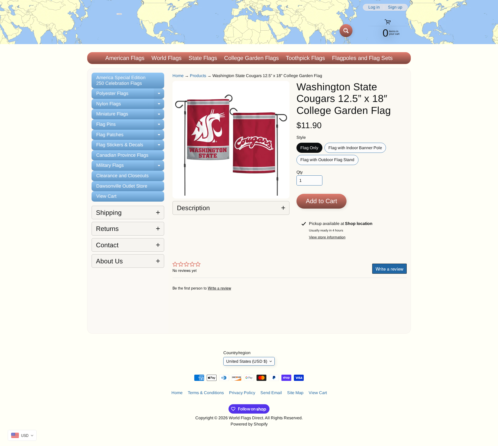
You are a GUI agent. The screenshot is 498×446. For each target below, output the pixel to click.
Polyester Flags (130, 95)
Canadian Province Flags (122, 155)
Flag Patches (130, 136)
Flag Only (311, 149)
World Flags (166, 58)
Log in (374, 7)
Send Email (271, 392)
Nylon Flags (130, 105)
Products (198, 75)
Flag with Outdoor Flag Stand (329, 161)
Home (178, 75)
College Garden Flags (251, 58)
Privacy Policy (242, 392)
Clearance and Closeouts (122, 175)
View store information (327, 237)
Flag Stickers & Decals (130, 146)
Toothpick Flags (305, 58)
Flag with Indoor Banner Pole (357, 149)
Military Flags (130, 167)
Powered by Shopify (249, 424)
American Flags (124, 58)
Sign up (395, 7)
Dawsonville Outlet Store (121, 186)
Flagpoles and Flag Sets (362, 58)
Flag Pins (130, 126)
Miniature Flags (130, 115)
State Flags (203, 58)
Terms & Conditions (206, 392)
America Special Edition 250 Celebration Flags (121, 80)
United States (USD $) (246, 361)
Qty (299, 172)
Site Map (295, 392)
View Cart (106, 196)
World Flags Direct (246, 418)
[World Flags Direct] (104, 30)
